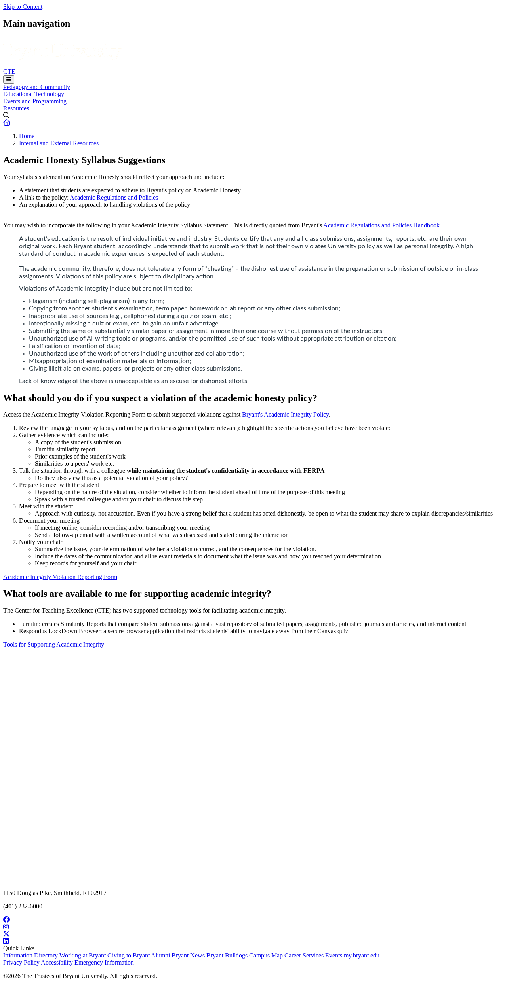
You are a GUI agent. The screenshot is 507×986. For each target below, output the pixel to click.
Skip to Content (22, 6)
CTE (9, 71)
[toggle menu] (8, 79)
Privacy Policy (21, 962)
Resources (16, 108)
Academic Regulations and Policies (114, 197)
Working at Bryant (82, 955)
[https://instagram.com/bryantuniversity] (253, 927)
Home (26, 136)
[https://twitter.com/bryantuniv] (253, 934)
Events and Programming (35, 101)
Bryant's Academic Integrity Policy (285, 414)
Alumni (160, 955)
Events (333, 955)
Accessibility (57, 962)
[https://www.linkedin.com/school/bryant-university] (253, 941)
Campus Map (266, 955)
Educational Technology (33, 94)
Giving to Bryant (128, 955)
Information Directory (30, 955)
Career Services (304, 955)
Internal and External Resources (59, 143)
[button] (6, 122)
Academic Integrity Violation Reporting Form (60, 576)
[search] (253, 115)
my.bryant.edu (361, 955)
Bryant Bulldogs (227, 955)
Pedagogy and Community (36, 87)
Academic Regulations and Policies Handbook (381, 225)
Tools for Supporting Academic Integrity (53, 644)
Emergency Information (104, 962)
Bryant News (188, 955)
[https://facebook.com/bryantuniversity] (253, 919)
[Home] (62, 64)
